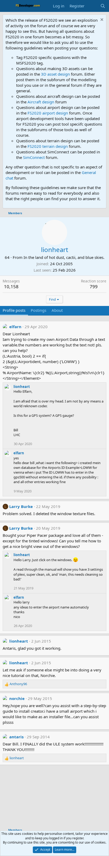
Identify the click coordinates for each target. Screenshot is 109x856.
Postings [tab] (38, 310)
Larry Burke (21, 506)
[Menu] (7, 6)
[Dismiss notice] (101, 20)
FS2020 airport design (48, 113)
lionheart (21, 386)
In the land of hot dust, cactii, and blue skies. (64, 257)
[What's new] (92, 6)
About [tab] (57, 310)
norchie (17, 698)
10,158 (11, 286)
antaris (16, 736)
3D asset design (55, 74)
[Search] (103, 6)
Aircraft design (41, 101)
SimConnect (34, 157)
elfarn (15, 326)
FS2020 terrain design (48, 146)
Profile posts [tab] (14, 310)
